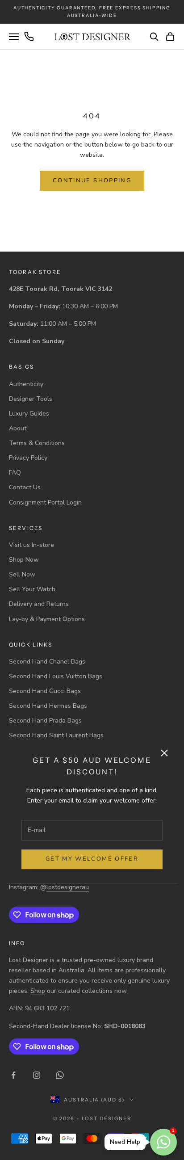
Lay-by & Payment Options (47, 619)
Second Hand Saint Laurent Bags (56, 735)
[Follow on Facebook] (13, 1075)
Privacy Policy (28, 458)
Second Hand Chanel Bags (47, 661)
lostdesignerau (67, 887)
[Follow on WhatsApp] (59, 1075)
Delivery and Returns (39, 604)
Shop (37, 991)
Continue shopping (92, 181)
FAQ (15, 472)
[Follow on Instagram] (36, 1075)
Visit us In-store (31, 545)
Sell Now (22, 574)
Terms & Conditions (37, 443)
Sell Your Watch (32, 589)
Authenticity (26, 384)
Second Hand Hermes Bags (48, 706)
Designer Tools (30, 399)
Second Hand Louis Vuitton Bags (55, 676)
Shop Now (24, 559)
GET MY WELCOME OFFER (92, 859)
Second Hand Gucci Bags (45, 691)
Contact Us (25, 487)
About (17, 428)
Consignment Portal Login (45, 502)
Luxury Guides (29, 413)
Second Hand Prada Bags (45, 720)
